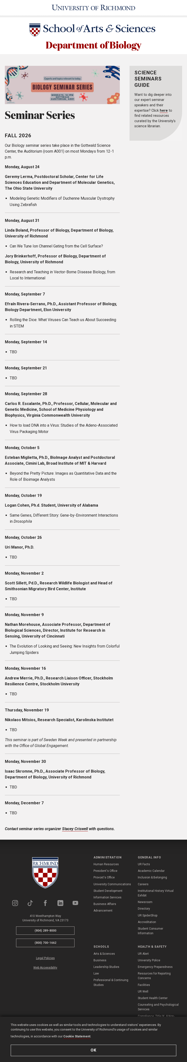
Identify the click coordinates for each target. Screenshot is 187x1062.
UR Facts (144, 864)
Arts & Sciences (104, 953)
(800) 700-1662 (45, 942)
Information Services (108, 897)
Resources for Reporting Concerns (154, 976)
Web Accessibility (45, 967)
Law (96, 973)
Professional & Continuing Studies (111, 982)
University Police (149, 960)
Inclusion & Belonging (152, 877)
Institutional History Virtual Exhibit (156, 893)
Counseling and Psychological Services (158, 1007)
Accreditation (147, 922)
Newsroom (145, 902)
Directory (144, 908)
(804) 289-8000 (45, 930)
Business (100, 960)
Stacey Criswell (75, 828)
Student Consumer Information (150, 931)
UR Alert (143, 953)
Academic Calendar (151, 871)
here (164, 110)
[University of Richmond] (93, 8)
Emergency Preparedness (155, 967)
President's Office (105, 871)
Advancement (103, 910)
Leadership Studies (106, 967)
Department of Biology (93, 44)
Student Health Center (153, 998)
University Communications (112, 884)
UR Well (143, 991)
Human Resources (106, 864)
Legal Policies (45, 958)
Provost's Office (104, 877)
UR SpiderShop (147, 915)
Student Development (108, 891)
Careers (143, 884)
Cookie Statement (76, 1036)
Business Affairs (105, 904)
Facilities (144, 985)
